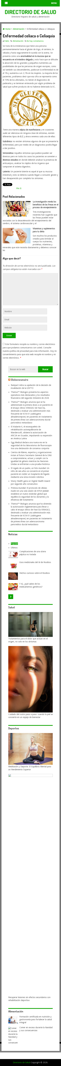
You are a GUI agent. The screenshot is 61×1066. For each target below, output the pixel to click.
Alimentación (18, 29)
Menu (54, 3)
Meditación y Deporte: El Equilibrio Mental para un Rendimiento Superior (29, 768)
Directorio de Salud (30, 11)
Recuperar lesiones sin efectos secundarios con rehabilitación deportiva (29, 998)
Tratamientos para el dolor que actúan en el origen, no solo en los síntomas (28, 640)
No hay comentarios (35, 41)
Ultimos (14, 547)
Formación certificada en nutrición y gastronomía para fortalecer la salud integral (35, 1019)
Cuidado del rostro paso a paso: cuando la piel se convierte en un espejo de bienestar (30, 715)
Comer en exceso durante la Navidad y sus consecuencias (36, 1029)
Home (8, 29)
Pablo (6, 41)
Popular (14, 543)
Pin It (18, 188)
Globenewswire (19, 379)
